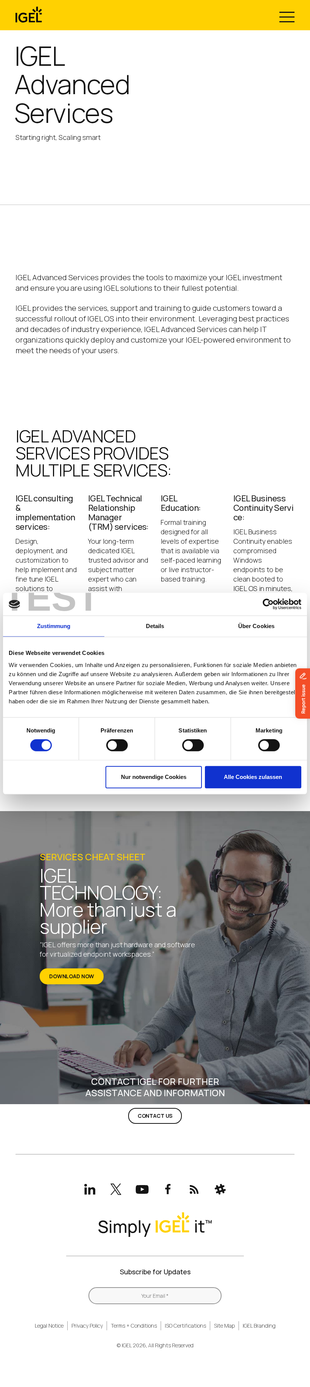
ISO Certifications (185, 1325)
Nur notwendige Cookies (153, 777)
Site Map (224, 1325)
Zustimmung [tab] (54, 626)
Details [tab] (155, 626)
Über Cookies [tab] (256, 626)
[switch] (117, 745)
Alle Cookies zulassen (253, 777)
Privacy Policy (87, 1325)
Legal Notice (49, 1325)
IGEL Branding (259, 1325)
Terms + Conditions (134, 1325)
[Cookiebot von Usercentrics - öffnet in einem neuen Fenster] (268, 604)
